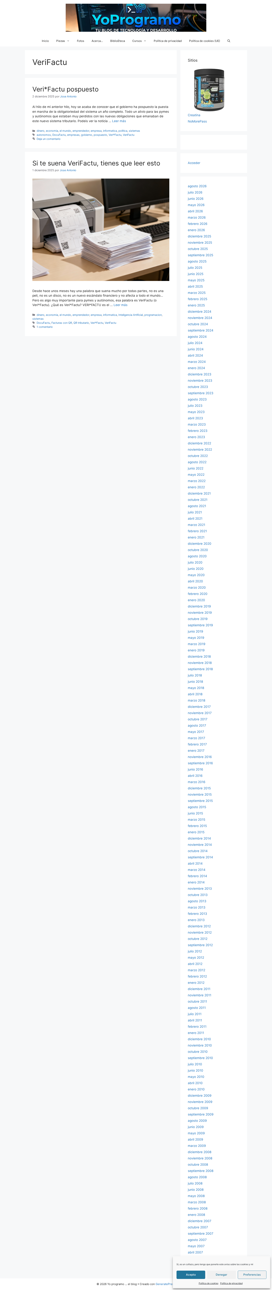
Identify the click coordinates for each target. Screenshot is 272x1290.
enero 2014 (196, 882)
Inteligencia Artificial (130, 314)
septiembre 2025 (200, 255)
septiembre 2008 (200, 1171)
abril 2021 (195, 518)
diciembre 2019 (199, 606)
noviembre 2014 (200, 845)
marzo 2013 (196, 907)
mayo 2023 (196, 412)
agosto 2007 (197, 1240)
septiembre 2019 (200, 625)
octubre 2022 (198, 456)
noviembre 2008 (200, 1158)
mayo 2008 (196, 1196)
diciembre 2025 (199, 236)
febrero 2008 (197, 1208)
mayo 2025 (196, 280)
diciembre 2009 (199, 1095)
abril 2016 (195, 776)
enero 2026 (196, 230)
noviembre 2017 (200, 713)
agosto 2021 (197, 506)
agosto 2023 (197, 399)
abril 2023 (195, 418)
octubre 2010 (198, 1052)
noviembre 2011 (199, 995)
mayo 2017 (196, 732)
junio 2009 (196, 1127)
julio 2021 (195, 512)
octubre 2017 (197, 719)
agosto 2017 (197, 725)
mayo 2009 (196, 1133)
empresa (96, 130)
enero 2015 (196, 832)
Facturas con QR (61, 322)
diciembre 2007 (199, 1221)
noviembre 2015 (200, 794)
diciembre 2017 (199, 707)
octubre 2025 (198, 249)
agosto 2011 (197, 1008)
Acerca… (97, 41)
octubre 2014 (198, 851)
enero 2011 (196, 1033)
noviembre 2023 (200, 380)
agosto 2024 (197, 337)
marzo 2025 (197, 293)
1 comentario (45, 326)
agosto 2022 (197, 462)
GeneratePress (165, 1284)
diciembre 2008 (199, 1152)
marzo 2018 (196, 700)
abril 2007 (195, 1252)
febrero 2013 (197, 914)
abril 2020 (195, 581)
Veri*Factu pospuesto (65, 89)
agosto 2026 (197, 186)
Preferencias (252, 1274)
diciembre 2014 (199, 838)
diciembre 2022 (199, 443)
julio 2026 (195, 192)
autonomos (44, 134)
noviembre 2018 (200, 663)
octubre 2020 (198, 550)
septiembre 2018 (200, 669)
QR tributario (81, 322)
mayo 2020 (196, 575)
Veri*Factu (115, 134)
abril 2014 (195, 863)
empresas (73, 134)
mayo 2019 (196, 638)
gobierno (86, 134)
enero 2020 (196, 600)
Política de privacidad (231, 1283)
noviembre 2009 (200, 1102)
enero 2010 (196, 1089)
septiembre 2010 (200, 1058)
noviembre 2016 (200, 757)
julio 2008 (195, 1183)
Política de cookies (208, 1283)
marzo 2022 (197, 481)
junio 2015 (195, 813)
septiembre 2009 (201, 1114)
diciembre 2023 (199, 374)
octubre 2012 (197, 939)
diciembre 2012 (199, 926)
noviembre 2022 (200, 449)
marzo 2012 (196, 970)
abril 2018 (195, 694)
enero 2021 (196, 537)
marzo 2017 (196, 738)
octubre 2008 (198, 1164)
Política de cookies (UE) (204, 41)
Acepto (191, 1274)
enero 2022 (196, 487)
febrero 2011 (197, 1026)
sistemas (134, 130)
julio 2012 (195, 951)
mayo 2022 (196, 474)
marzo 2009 (197, 1146)
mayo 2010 (196, 1077)
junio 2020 (196, 569)
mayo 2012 (196, 957)
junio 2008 (196, 1189)
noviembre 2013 (200, 888)
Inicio (45, 41)
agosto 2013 (197, 901)
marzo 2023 (197, 424)
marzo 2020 (197, 587)
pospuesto (100, 134)
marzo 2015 (196, 819)
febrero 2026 (197, 224)
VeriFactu (128, 134)
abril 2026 (195, 211)
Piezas (60, 41)
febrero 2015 (197, 826)
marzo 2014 (196, 870)
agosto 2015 (197, 807)
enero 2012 (196, 983)
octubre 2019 (198, 619)
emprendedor (81, 130)
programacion (153, 314)
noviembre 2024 (200, 318)
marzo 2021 (196, 525)
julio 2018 (195, 675)
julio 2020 (195, 562)
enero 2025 (196, 305)
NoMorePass (197, 121)
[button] (229, 40)
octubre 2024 (198, 324)
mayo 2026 (196, 205)
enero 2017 (196, 750)
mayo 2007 (196, 1246)
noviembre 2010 (200, 1045)
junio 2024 (196, 349)
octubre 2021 (197, 500)
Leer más (119, 121)
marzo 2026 (197, 217)
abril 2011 (195, 1020)
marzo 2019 (196, 644)
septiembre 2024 (200, 330)
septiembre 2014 (200, 857)
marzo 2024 (197, 362)
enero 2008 (196, 1215)
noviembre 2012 (200, 932)
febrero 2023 (197, 431)
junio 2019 (195, 631)
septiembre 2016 (200, 763)
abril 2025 (195, 286)
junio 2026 (196, 199)
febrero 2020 (197, 594)
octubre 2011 (197, 1001)
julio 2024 (195, 343)
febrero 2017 (197, 744)
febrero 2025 (197, 299)
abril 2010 (195, 1083)
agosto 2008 (197, 1177)
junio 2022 (195, 468)
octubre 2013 (198, 895)
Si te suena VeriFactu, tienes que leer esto (96, 163)
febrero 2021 (197, 531)
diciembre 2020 (199, 543)
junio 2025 (195, 274)
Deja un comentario (49, 138)
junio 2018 (195, 681)
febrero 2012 (197, 976)
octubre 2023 (198, 387)
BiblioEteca (117, 41)
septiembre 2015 (200, 801)
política (122, 130)
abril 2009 (195, 1139)
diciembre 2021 (199, 493)
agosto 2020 (197, 556)
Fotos (80, 41)
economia (52, 130)
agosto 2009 (197, 1121)
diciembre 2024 (199, 311)
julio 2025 (195, 268)
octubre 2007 (198, 1227)
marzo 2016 (196, 782)
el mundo (65, 130)
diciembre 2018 (199, 656)
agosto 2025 (197, 261)
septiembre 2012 (200, 945)
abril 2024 (195, 355)
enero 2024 (196, 368)
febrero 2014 (197, 876)
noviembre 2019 (200, 612)
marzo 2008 (197, 1202)
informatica (110, 130)
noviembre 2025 (200, 242)
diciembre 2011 (199, 989)
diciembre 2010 (199, 1039)
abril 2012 (195, 964)
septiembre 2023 (200, 393)
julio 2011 (195, 1014)
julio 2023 (195, 405)
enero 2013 (196, 920)
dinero (40, 130)
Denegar (221, 1274)
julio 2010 (195, 1064)
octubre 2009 (198, 1108)
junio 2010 (195, 1070)
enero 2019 (196, 650)
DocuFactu (59, 134)
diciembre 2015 (199, 788)
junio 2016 (195, 769)
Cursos (137, 41)
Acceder (194, 163)
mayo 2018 (196, 688)
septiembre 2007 (200, 1233)
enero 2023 (196, 437)
